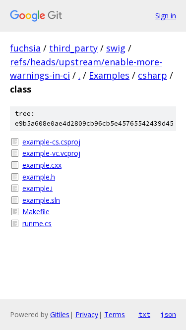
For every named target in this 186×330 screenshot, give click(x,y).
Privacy (86, 314)
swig (115, 48)
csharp (152, 75)
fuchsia (25, 48)
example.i (37, 188)
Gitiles (59, 314)
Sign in (165, 15)
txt (144, 314)
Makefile (36, 211)
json (168, 314)
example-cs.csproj (51, 141)
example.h (38, 177)
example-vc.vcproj (51, 153)
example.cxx (42, 165)
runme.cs (37, 223)
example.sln (41, 200)
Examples (109, 75)
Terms (114, 314)
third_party (73, 48)
